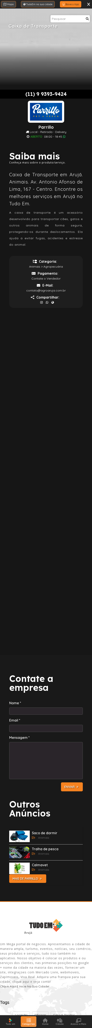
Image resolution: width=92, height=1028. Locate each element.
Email (14, 720)
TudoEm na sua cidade (38, 4)
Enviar (70, 787)
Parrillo (46, 127)
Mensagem (19, 737)
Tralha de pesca (45, 849)
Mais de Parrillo (26, 879)
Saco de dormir (44, 833)
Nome (15, 703)
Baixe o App (72, 4)
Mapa (10, 4)
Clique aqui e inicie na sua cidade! (24, 986)
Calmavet (40, 865)
